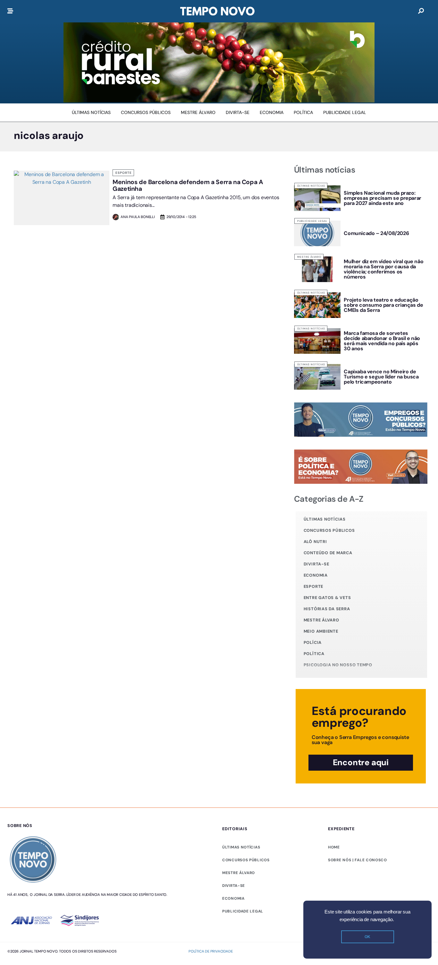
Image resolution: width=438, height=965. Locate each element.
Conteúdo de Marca (328, 552)
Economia (316, 575)
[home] (217, 11)
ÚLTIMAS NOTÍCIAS (241, 847)
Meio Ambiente (321, 631)
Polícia (313, 642)
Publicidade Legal (312, 221)
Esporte (123, 173)
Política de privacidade (210, 951)
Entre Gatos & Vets (327, 597)
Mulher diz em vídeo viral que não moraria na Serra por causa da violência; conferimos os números (383, 269)
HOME (334, 847)
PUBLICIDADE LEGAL (242, 911)
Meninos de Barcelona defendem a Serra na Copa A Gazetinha (188, 185)
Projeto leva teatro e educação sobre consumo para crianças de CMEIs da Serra (383, 304)
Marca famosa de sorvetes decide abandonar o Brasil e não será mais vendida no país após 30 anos (382, 341)
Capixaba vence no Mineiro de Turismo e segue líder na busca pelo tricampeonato (381, 376)
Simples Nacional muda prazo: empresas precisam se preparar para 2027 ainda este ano (382, 198)
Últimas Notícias (311, 185)
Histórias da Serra (327, 609)
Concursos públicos (329, 530)
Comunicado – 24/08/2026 (376, 233)
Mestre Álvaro (309, 256)
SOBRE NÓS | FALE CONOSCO (357, 860)
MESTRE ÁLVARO (238, 872)
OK (367, 937)
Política (314, 653)
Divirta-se (316, 564)
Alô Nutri (315, 541)
